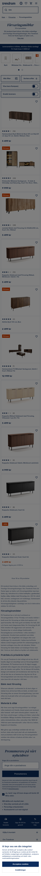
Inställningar (20, 870)
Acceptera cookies (20, 864)
